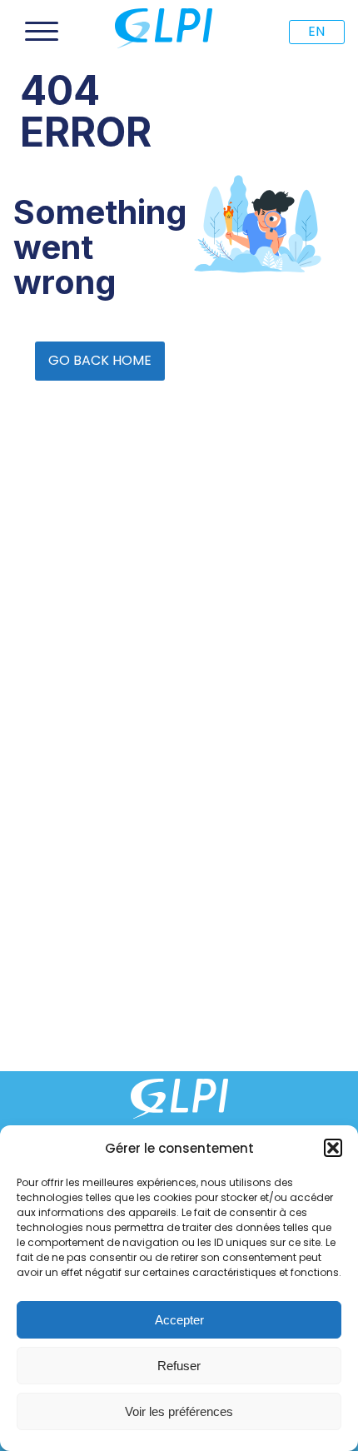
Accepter (179, 1320)
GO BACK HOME (100, 360)
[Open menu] (41, 32)
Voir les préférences (179, 1411)
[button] (333, 1147)
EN (316, 31)
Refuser (179, 1366)
